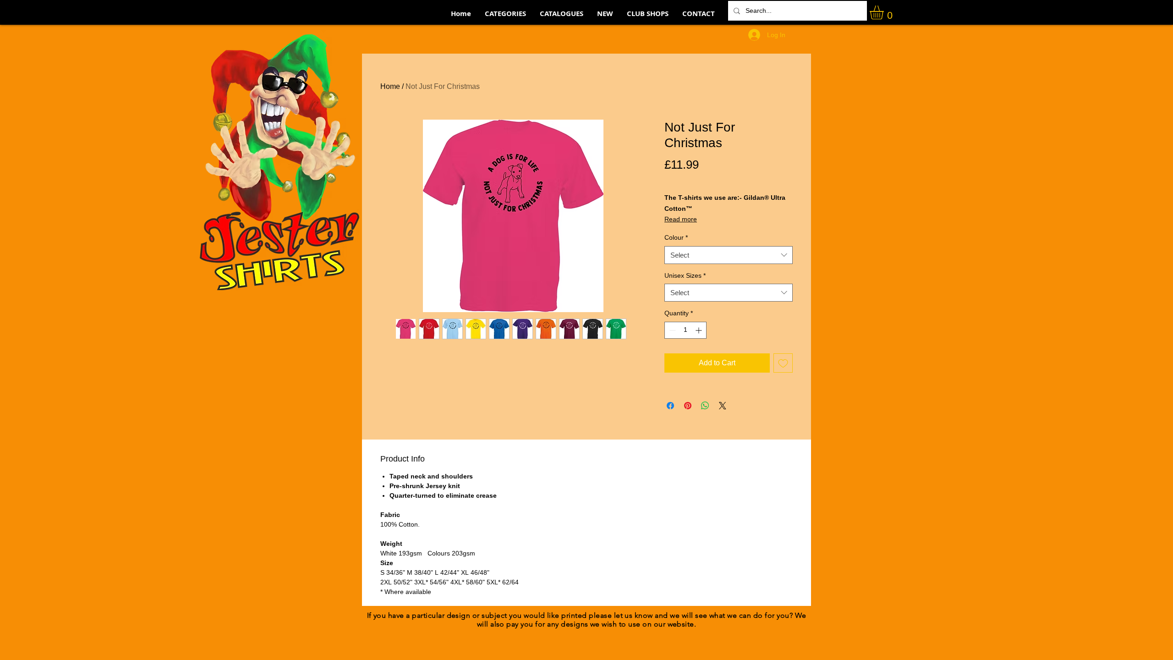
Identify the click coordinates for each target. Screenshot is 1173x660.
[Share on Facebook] (670, 405)
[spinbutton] (685, 330)
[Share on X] (722, 405)
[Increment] (699, 330)
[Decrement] (671, 330)
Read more (680, 219)
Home (390, 86)
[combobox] (728, 255)
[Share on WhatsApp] (705, 405)
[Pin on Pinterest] (687, 405)
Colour (676, 237)
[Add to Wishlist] (783, 363)
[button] (885, 12)
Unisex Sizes (685, 275)
